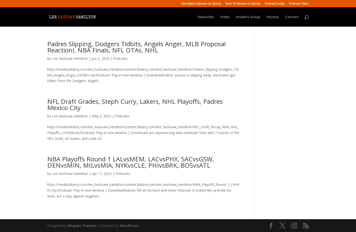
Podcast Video (299, 4)
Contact (292, 17)
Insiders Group (248, 17)
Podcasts (120, 58)
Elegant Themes (82, 225)
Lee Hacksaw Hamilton (70, 58)
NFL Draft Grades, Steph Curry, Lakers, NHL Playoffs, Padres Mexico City (135, 104)
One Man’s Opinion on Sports (201, 4)
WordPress (129, 225)
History (273, 17)
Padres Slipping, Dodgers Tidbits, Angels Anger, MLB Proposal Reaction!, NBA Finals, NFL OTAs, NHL (136, 46)
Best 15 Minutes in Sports (243, 4)
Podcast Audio (275, 4)
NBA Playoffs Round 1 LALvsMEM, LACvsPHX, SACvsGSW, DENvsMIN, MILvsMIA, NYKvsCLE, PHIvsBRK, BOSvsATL (130, 162)
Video (225, 17)
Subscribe (206, 17)
